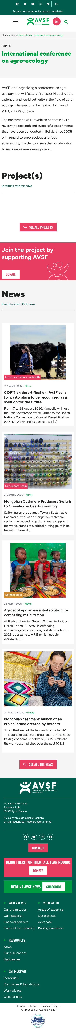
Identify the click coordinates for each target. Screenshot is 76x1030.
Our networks (13, 915)
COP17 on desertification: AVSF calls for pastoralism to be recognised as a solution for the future (35, 397)
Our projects (47, 915)
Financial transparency (19, 928)
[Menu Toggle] (15, 21)
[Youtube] (32, 4)
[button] (66, 22)
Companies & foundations (21, 984)
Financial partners (16, 922)
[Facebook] (17, 4)
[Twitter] (25, 4)
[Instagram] (40, 4)
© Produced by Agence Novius (39, 1009)
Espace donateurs (23, 11)
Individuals (11, 978)
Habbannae (12, 959)
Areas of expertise (50, 909)
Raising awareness (51, 928)
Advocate (45, 922)
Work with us (12, 990)
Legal (33, 1006)
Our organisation (15, 909)
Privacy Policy (49, 1006)
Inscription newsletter (50, 11)
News (14, 35)
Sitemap (20, 1006)
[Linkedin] (48, 4)
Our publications (15, 953)
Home (5, 35)
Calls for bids (13, 996)
